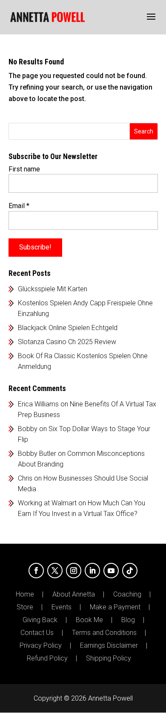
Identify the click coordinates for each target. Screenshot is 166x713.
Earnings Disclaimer (109, 646)
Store (25, 607)
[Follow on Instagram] (73, 570)
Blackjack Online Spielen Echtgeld (67, 328)
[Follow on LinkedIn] (92, 570)
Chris (25, 478)
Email (19, 206)
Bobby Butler (37, 453)
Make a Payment (115, 607)
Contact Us (37, 633)
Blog (128, 620)
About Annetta (73, 594)
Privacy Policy (41, 646)
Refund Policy (47, 658)
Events (62, 607)
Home (25, 594)
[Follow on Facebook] (36, 570)
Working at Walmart (47, 503)
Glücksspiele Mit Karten (52, 289)
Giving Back (40, 620)
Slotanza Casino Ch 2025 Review (67, 342)
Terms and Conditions (104, 633)
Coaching (127, 594)
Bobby (27, 429)
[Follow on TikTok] (129, 570)
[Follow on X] (55, 570)
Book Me (89, 620)
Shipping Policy (108, 658)
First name (24, 169)
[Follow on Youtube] (111, 570)
